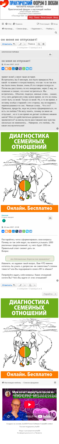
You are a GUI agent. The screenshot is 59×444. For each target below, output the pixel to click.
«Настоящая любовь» (29, 11)
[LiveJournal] (16, 68)
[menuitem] (8, 24)
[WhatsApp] (23, 68)
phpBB (24, 424)
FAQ (31, 17)
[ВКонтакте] (3, 68)
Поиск (36, 17)
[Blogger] (6, 68)
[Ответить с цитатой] (50, 54)
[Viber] (20, 68)
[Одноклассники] (9, 68)
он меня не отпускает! (19, 39)
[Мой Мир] (13, 68)
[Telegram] (30, 68)
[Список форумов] (29, 4)
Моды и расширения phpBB (29, 431)
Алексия (5, 215)
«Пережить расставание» (29, 14)
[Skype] (27, 68)
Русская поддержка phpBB (29, 426)
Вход (55, 17)
